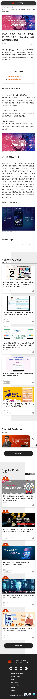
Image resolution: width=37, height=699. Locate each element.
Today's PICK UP (31, 44)
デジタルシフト (7, 244)
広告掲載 (13, 687)
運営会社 (13, 679)
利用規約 (13, 690)
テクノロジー (6, 505)
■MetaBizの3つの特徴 (15, 76)
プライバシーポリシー (16, 685)
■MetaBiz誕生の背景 (14, 79)
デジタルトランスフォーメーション (22, 244)
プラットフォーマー (7, 538)
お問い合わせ (14, 682)
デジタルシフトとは (15, 676)
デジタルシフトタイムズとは (17, 673)
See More (18, 453)
